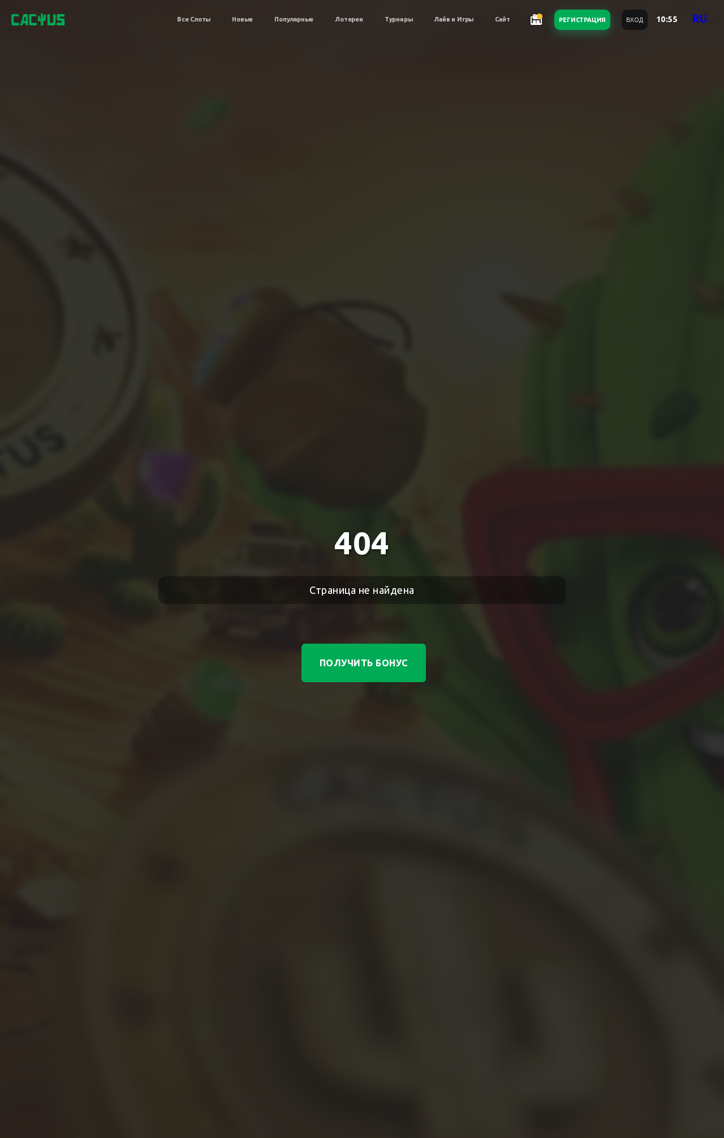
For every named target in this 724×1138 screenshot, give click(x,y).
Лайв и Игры (453, 19)
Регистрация (582, 19)
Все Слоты (193, 19)
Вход (634, 19)
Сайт (502, 19)
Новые (242, 19)
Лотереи (349, 19)
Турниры (399, 19)
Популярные (293, 19)
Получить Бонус (364, 663)
